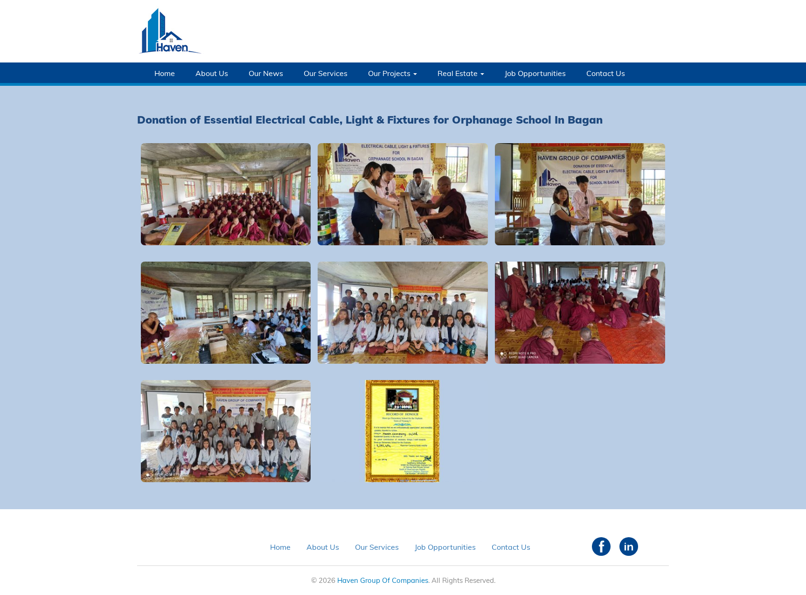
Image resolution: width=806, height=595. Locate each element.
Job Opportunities (535, 73)
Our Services (325, 73)
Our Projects (390, 73)
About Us (211, 73)
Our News (266, 73)
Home (164, 73)
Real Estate (458, 73)
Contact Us (605, 73)
